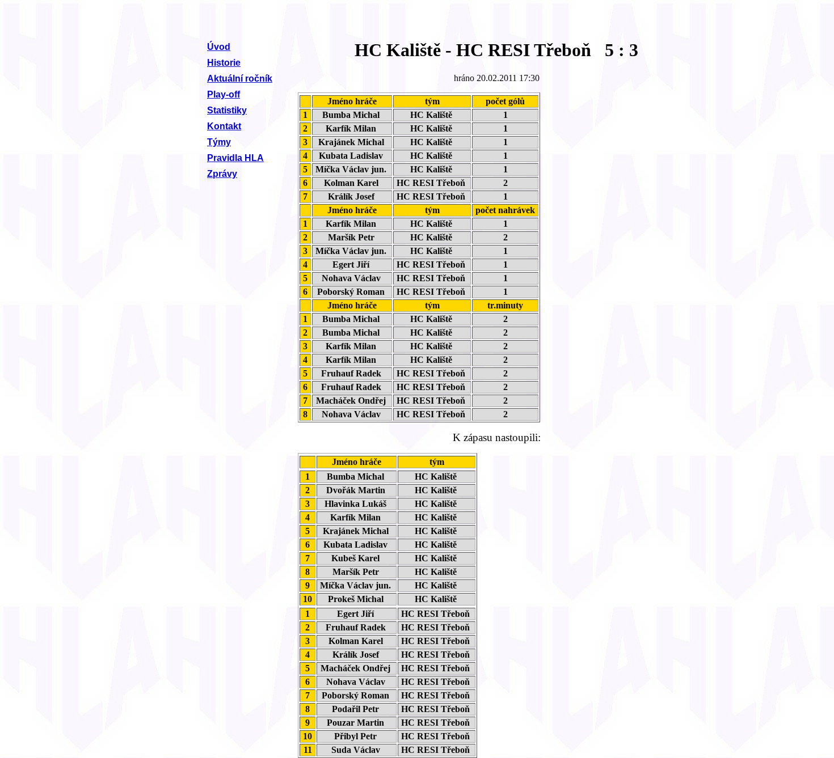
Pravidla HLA (235, 158)
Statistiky (227, 110)
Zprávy (222, 174)
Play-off (223, 94)
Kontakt (224, 126)
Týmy (219, 142)
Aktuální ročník (239, 78)
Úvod (218, 47)
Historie (224, 62)
